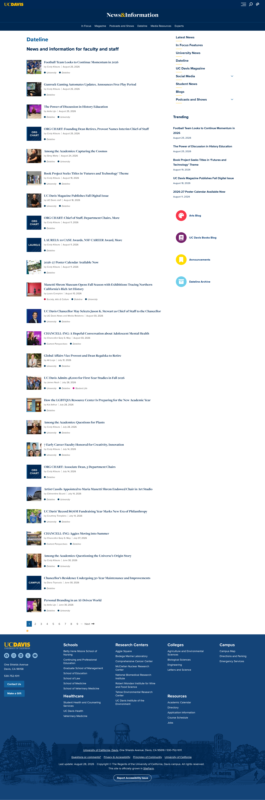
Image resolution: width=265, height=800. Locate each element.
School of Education (75, 673)
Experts (179, 26)
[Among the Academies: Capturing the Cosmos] (34, 151)
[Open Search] (251, 4)
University (51, 72)
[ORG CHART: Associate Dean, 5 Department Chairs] (34, 466)
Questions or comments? (86, 757)
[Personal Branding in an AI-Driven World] (34, 600)
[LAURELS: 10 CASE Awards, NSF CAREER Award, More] (34, 240)
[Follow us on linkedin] (20, 655)
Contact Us (14, 684)
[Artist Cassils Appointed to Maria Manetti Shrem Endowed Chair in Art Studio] (34, 489)
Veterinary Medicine (75, 716)
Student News (186, 83)
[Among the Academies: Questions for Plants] (34, 422)
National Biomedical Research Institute (133, 676)
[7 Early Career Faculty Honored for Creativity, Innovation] (34, 444)
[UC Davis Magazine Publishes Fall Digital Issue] (34, 195)
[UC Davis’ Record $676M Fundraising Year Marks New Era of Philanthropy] (34, 511)
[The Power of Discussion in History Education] (34, 106)
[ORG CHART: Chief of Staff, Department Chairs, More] (34, 217)
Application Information (181, 712)
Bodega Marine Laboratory (131, 656)
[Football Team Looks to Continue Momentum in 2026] (34, 62)
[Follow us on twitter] (28, 655)
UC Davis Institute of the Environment (129, 702)
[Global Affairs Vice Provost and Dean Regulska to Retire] (34, 355)
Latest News (185, 37)
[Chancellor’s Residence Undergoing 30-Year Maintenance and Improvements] (34, 577)
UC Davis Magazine (190, 68)
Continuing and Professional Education (80, 661)
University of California (178, 757)
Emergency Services (232, 661)
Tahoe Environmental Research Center (134, 693)
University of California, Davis (100, 750)
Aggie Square (123, 651)
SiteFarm (148, 768)
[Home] (17, 645)
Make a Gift (14, 693)
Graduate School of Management (83, 668)
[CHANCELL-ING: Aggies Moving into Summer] (34, 533)
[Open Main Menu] (244, 4)
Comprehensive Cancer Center (134, 661)
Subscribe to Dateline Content (27, 631)
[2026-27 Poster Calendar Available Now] (34, 262)
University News (188, 52)
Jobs (170, 723)
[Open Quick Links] (257, 4)
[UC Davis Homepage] (13, 4)
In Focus (86, 26)
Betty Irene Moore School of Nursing (80, 652)
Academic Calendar (179, 702)
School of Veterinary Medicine (81, 688)
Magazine (100, 26)
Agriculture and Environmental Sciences (186, 652)
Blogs (180, 91)
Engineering (175, 665)
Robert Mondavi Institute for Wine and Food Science (135, 685)
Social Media (185, 76)
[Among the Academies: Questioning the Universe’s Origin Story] (34, 555)
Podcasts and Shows (121, 26)
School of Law (71, 678)
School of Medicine (74, 683)
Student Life (81, 388)
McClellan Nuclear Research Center (132, 668)
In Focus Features (189, 45)
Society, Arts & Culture (58, 299)
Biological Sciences (179, 660)
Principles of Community (147, 757)
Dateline (142, 26)
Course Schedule (178, 717)
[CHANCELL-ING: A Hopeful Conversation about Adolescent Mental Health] (34, 333)
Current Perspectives (57, 343)
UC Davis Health (73, 711)
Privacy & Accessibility (117, 757)
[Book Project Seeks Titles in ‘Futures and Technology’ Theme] (34, 173)
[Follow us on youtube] (35, 655)
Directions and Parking (233, 656)
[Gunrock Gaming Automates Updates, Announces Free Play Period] (34, 84)
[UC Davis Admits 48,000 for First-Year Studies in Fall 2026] (34, 377)
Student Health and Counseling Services (82, 704)
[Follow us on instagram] (13, 655)
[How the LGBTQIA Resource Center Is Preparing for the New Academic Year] (34, 400)
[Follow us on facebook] (6, 655)
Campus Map (227, 651)
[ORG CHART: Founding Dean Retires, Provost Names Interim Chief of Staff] (34, 128)
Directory (173, 707)
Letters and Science (179, 670)
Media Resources (161, 26)
